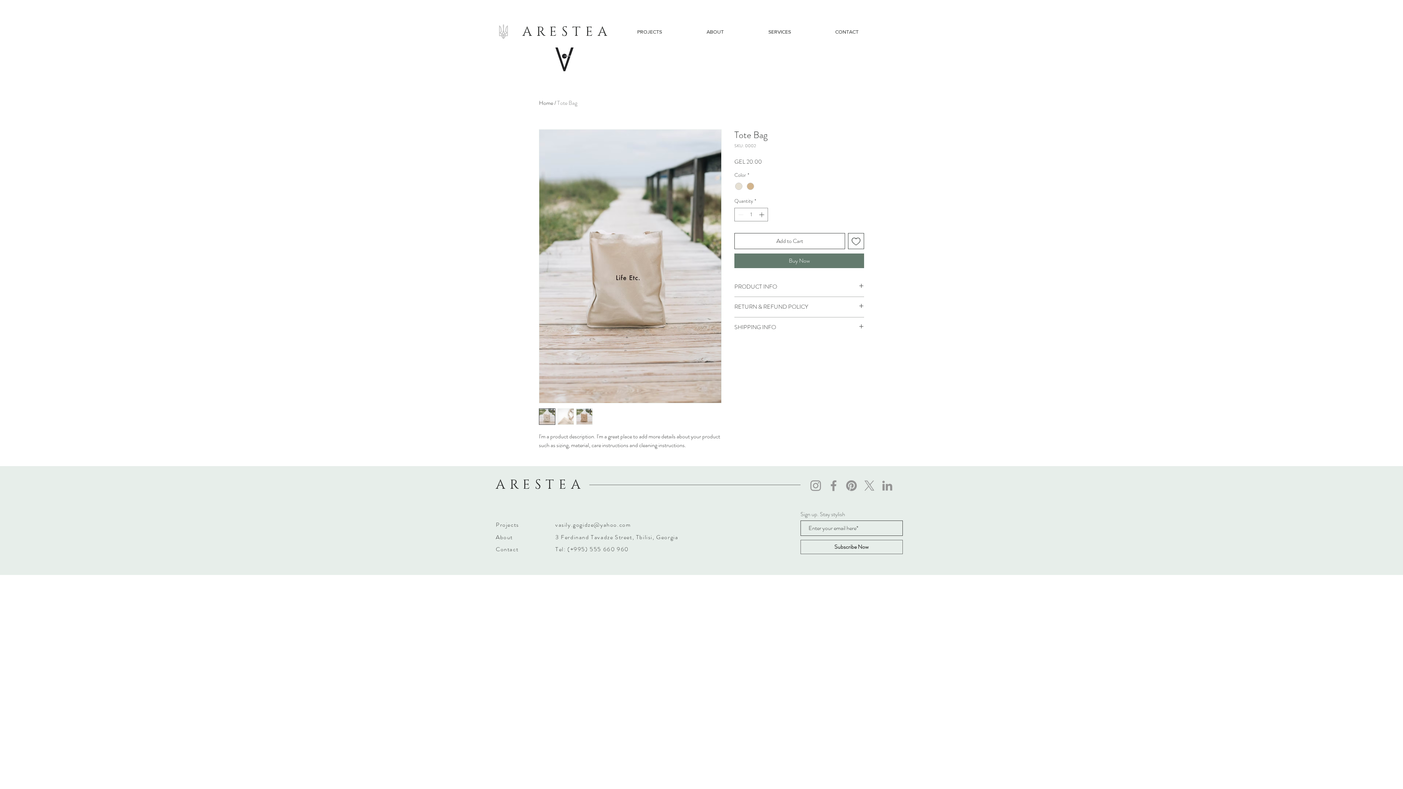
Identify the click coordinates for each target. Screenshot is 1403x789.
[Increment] (762, 214)
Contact (507, 549)
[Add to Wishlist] (856, 241)
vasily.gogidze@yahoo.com (593, 525)
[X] (869, 486)
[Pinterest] (851, 486)
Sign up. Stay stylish (823, 514)
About (504, 537)
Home (546, 103)
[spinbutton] (751, 214)
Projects (507, 525)
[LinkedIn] (887, 486)
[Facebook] (833, 486)
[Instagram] (816, 486)
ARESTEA (566, 32)
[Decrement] (740, 214)
